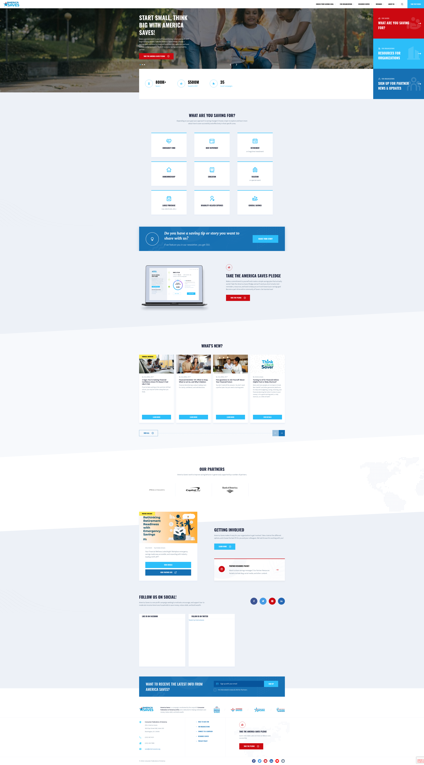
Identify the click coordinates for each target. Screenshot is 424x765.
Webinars (379, 4)
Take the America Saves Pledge (154, 56)
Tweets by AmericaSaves (196, 620)
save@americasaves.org (152, 749)
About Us (391, 4)
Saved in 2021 (193, 86)
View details (168, 565)
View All (146, 433)
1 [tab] (140, 65)
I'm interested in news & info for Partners (232, 690)
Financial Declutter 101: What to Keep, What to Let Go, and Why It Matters (193, 380)
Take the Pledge (416, 4)
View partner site (166, 572)
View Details (267, 417)
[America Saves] (146, 709)
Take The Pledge (236, 298)
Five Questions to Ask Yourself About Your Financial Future (230, 380)
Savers (158, 86)
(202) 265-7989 (149, 743)
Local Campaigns (226, 86)
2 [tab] (142, 65)
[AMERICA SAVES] (11, 4)
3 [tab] (144, 65)
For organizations (346, 4)
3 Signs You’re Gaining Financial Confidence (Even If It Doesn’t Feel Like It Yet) (155, 382)
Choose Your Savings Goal (325, 4)
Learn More (156, 417)
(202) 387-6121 (149, 737)
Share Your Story (265, 239)
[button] (353, 4)
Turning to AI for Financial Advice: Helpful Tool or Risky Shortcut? (266, 380)
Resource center (364, 4)
